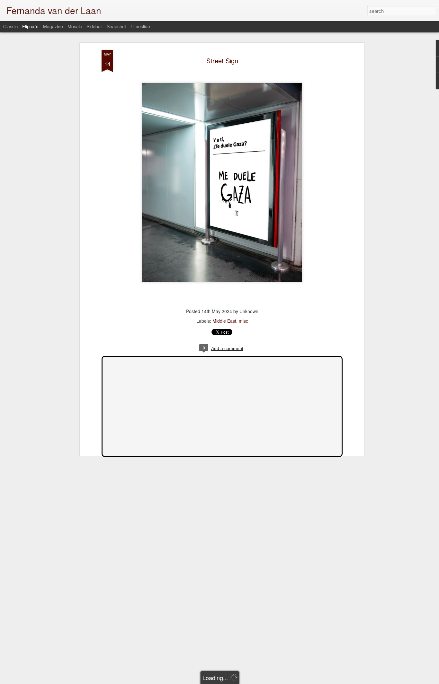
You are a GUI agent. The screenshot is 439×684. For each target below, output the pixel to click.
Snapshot (116, 26)
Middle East (224, 321)
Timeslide (140, 26)
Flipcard (30, 26)
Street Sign (222, 60)
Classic (10, 26)
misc (243, 321)
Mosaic (74, 26)
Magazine (53, 26)
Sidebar (94, 26)
